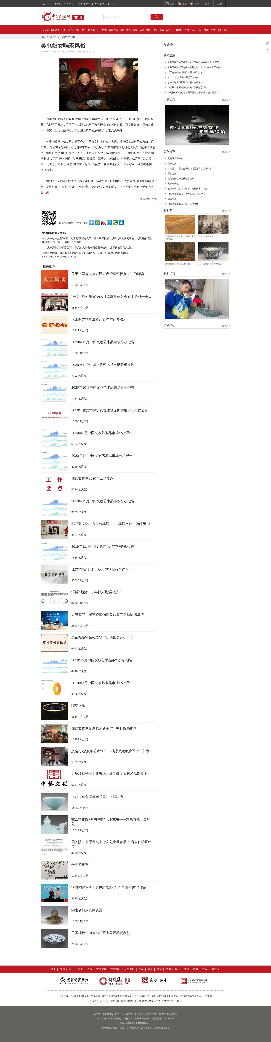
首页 (49, 4)
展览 (159, 969)
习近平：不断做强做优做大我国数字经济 (187, 87)
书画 (141, 969)
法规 (142, 29)
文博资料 (101, 969)
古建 (161, 29)
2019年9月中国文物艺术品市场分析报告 (102, 660)
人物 (64, 29)
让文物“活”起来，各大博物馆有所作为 (100, 569)
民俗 (77, 29)
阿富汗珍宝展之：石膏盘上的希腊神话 (186, 193)
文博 (80, 4)
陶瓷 (150, 969)
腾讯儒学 (93, 1001)
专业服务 (108, 1014)
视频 (80, 969)
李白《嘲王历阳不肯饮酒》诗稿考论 (185, 82)
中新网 (178, 1001)
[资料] (104, 29)
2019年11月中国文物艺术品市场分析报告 (102, 547)
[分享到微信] (115, 222)
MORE (225, 100)
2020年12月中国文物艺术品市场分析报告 (102, 342)
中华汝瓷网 (167, 1001)
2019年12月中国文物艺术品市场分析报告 (102, 501)
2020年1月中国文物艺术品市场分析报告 (102, 456)
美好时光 (172, 163)
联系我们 (130, 1014)
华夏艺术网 (154, 1001)
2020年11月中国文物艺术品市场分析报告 (102, 365)
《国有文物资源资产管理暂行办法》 (99, 319)
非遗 (148, 29)
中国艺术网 (83, 996)
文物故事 (55, 29)
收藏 (88, 4)
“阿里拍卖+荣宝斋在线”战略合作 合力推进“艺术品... (110, 887)
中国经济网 (129, 1001)
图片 (104, 4)
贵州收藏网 (116, 1001)
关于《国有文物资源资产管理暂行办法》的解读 (107, 274)
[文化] (46, 29)
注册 (219, 3)
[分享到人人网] (121, 222)
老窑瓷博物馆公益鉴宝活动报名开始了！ (102, 637)
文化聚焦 (62, 36)
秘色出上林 (173, 198)
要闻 (186, 29)
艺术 (96, 4)
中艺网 (150, 996)
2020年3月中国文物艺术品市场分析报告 (102, 433)
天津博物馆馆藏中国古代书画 (177, 264)
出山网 (73, 996)
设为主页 (70, 4)
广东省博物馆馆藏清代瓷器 (209, 264)
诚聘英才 (172, 1014)
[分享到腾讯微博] (109, 222)
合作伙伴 (162, 1014)
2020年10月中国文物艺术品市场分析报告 (102, 387)
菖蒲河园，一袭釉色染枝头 (181, 178)
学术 (84, 29)
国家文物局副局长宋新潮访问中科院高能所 (104, 728)
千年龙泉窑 (80, 865)
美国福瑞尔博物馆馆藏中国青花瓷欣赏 (100, 933)
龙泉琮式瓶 (173, 183)
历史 (70, 29)
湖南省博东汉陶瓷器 (86, 910)
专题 (62, 969)
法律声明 (151, 1014)
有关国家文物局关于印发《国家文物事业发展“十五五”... (195, 62)
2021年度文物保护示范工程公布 (183, 77)
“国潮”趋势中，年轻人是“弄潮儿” (96, 592)
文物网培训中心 (175, 158)
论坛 (177, 969)
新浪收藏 (63, 996)
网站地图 (140, 1014)
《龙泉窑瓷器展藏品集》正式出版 (97, 796)
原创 (89, 969)
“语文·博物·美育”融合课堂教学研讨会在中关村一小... (111, 297)
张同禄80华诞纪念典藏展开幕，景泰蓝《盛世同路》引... (195, 92)
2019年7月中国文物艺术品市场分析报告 (102, 683)
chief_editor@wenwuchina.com (59, 256)
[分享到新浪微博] (103, 222)
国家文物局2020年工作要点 (92, 478)
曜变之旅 (78, 706)
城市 (219, 29)
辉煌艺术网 (126, 996)
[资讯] (179, 29)
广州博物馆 (141, 1001)
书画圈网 (95, 996)
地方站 (215, 969)
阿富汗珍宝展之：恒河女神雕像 (183, 203)
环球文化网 (161, 996)
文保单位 (113, 29)
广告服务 (119, 1014)
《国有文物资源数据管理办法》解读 (185, 72)
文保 (200, 29)
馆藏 (122, 29)
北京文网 (207, 996)
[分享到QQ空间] (97, 222)
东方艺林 (104, 1001)
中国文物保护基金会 (191, 996)
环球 (213, 29)
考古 (193, 29)
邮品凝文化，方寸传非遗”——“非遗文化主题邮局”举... (112, 524)
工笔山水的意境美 (205, 236)
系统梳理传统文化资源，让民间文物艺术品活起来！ (111, 774)
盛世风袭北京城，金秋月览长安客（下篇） (188, 188)
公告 (135, 29)
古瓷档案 (115, 969)
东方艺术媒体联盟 (111, 996)
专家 (128, 29)
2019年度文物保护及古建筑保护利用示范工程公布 (109, 410)
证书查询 (130, 969)
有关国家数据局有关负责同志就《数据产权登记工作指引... (196, 67)
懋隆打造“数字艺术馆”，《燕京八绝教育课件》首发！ (112, 751)
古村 (168, 29)
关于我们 (98, 1014)
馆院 (155, 29)
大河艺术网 (139, 996)
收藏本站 (58, 4)
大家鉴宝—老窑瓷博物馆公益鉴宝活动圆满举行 (107, 615)
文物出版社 (173, 996)
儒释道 (91, 29)
